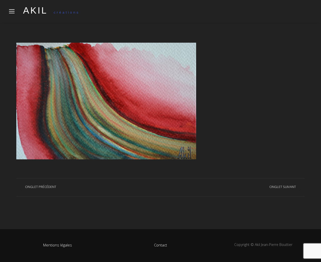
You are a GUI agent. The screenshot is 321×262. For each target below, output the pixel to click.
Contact (160, 244)
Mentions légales (57, 244)
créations (51, 12)
